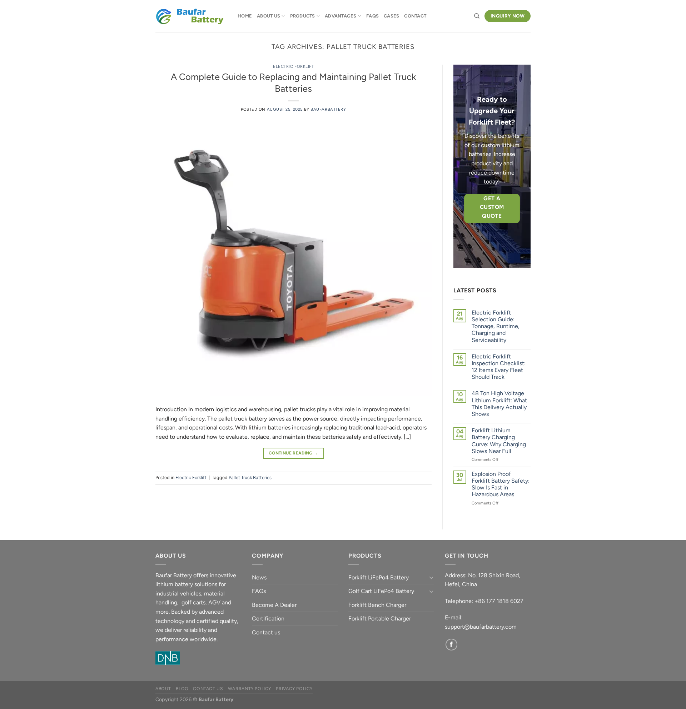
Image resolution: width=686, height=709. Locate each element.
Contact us (266, 632)
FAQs (372, 16)
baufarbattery (328, 109)
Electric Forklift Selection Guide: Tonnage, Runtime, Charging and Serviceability (496, 326)
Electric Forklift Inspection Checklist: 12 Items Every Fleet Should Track (499, 367)
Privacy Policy (294, 688)
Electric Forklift (293, 66)
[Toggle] (431, 577)
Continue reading (293, 453)
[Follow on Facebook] (451, 644)
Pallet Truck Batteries (250, 477)
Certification (268, 618)
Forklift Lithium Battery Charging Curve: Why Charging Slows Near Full (499, 440)
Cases (391, 16)
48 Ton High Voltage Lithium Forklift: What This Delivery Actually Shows (499, 403)
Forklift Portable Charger (379, 618)
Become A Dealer (274, 605)
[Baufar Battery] (191, 16)
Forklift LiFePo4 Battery (378, 577)
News (259, 577)
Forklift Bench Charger (377, 605)
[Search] (476, 16)
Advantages (341, 16)
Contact (415, 16)
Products (302, 16)
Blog (182, 688)
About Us (268, 16)
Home (245, 16)
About (163, 688)
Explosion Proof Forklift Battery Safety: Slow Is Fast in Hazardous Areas (501, 484)
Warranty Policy (249, 688)
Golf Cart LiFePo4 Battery (381, 591)
